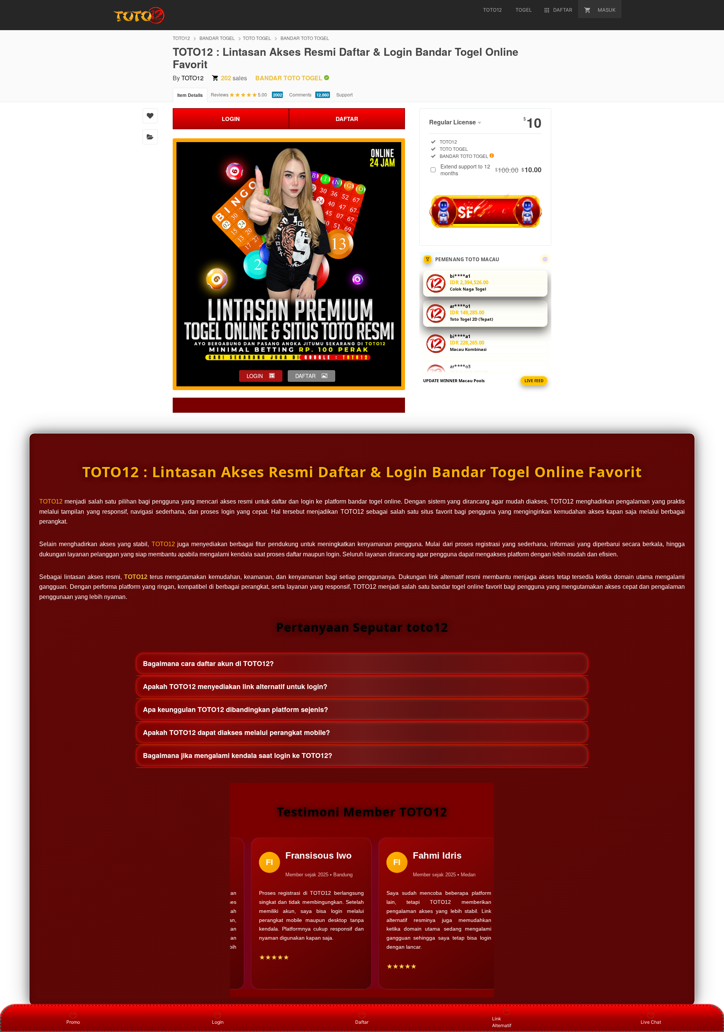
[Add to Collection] (150, 136)
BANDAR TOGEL (217, 38)
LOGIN (231, 119)
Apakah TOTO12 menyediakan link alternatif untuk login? (235, 686)
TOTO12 (181, 38)
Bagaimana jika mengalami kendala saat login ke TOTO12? (237, 755)
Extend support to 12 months (490, 169)
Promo (73, 1022)
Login (218, 1022)
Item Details (190, 95)
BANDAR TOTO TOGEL (305, 38)
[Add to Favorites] (150, 115)
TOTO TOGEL (257, 38)
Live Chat (651, 1022)
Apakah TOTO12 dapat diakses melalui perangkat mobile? (236, 732)
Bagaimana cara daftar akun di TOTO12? (208, 663)
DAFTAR (347, 119)
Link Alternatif (501, 1022)
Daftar (361, 1022)
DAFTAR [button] (305, 376)
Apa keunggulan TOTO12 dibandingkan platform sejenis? (235, 709)
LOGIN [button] (255, 376)
